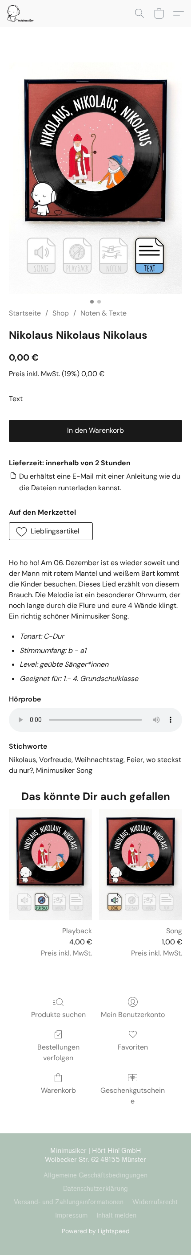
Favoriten (133, 1047)
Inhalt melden (116, 1215)
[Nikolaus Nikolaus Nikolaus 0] (95, 178)
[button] (21, 13)
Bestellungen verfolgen (58, 1052)
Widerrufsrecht (155, 1202)
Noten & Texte (103, 313)
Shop (60, 313)
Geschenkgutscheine (132, 1096)
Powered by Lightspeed (96, 1231)
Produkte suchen (58, 1014)
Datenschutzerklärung (95, 1189)
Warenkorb (58, 1090)
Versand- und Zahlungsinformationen (68, 1202)
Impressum (71, 1215)
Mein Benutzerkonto (133, 1014)
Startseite (25, 313)
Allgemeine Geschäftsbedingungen (95, 1175)
